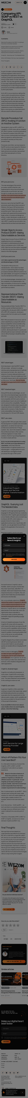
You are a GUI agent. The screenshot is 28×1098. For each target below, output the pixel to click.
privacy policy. (9, 556)
